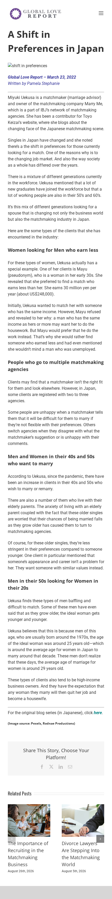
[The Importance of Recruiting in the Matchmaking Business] (29, 806)
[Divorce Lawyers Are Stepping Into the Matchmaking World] (83, 806)
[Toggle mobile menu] (101, 13)
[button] (12, 839)
